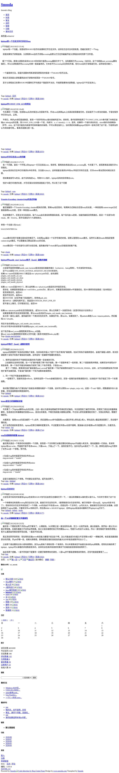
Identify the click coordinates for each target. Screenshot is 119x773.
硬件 (7, 605)
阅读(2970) (39, 152)
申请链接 (4, 761)
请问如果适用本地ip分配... (16, 718)
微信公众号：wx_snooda (9, 565)
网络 (7, 602)
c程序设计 (10, 587)
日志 (14, 96)
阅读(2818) (39, 194)
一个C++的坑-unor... (14, 698)
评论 (13, 764)
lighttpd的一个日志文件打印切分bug (16, 41)
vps (7, 599)
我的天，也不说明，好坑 (16, 710)
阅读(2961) (39, 339)
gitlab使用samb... (12, 693)
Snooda (7, 4)
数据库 (8, 610)
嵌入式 (8, 585)
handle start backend (12, 336)
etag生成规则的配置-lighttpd (12, 435)
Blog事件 (9, 582)
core (13, 191)
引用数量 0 (5, 659)
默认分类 (9, 579)
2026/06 (9, 741)
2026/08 (9, 737)
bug (6, 554)
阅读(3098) (39, 99)
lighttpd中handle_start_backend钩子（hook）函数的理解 (24, 260)
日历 (2, 615)
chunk (7, 252)
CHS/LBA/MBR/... (13, 690)
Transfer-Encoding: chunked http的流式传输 (19, 199)
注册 (3, 758)
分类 (2, 574)
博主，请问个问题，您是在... (17, 713)
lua (12, 428)
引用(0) (31, 99)
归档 (2, 732)
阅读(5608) (39, 255)
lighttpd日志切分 (8, 489)
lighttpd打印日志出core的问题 (13, 157)
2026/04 (9, 745)
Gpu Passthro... (11, 695)
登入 (3, 756)
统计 (2, 643)
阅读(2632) (39, 396)
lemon (7, 428)
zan (7, 707)
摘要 (47, 560)
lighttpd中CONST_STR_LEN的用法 (16, 104)
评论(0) (24, 99)
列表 (52, 560)
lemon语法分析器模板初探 (11, 401)
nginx (8, 594)
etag (6, 481)
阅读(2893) (39, 484)
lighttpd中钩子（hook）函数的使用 (15, 344)
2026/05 (9, 743)
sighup (14, 510)
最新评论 (4, 702)
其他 (7, 608)
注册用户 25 (6, 665)
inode (21, 510)
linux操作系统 (11, 590)
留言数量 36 (6, 662)
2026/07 (9, 739)
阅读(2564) (39, 557)
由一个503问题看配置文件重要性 (14, 518)
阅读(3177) (39, 513)
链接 (2, 722)
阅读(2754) (39, 430)
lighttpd (8, 96)
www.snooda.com (60, 771)
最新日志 (4, 683)
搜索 (2, 672)
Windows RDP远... (13, 688)
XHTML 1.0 (5, 769)
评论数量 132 (6, 656)
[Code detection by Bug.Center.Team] (30, 771)
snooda (5, 99)
